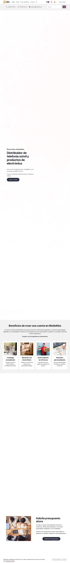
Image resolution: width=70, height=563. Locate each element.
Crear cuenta (13, 179)
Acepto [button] (64, 559)
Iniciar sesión (62, 2)
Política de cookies (10, 561)
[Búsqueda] (64, 7)
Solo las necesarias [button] (57, 559)
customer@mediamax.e (36, 6)
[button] (51, 2)
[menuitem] (13, 2)
